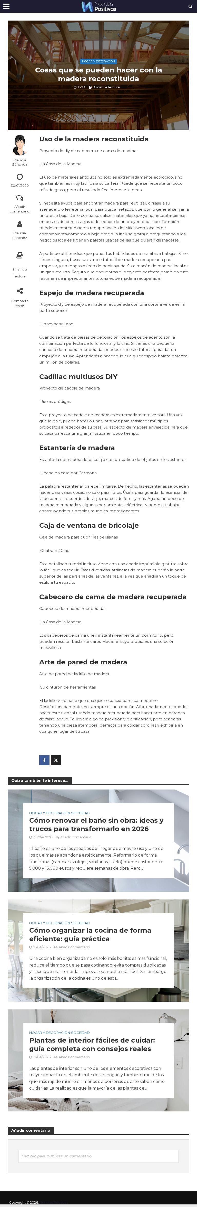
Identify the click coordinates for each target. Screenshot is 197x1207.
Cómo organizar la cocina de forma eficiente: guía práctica (90, 934)
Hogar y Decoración (98, 61)
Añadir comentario (19, 209)
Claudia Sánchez (19, 162)
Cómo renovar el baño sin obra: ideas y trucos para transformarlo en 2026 (96, 824)
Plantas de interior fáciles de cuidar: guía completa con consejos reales (92, 1044)
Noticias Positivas (54, 1202)
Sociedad (80, 813)
